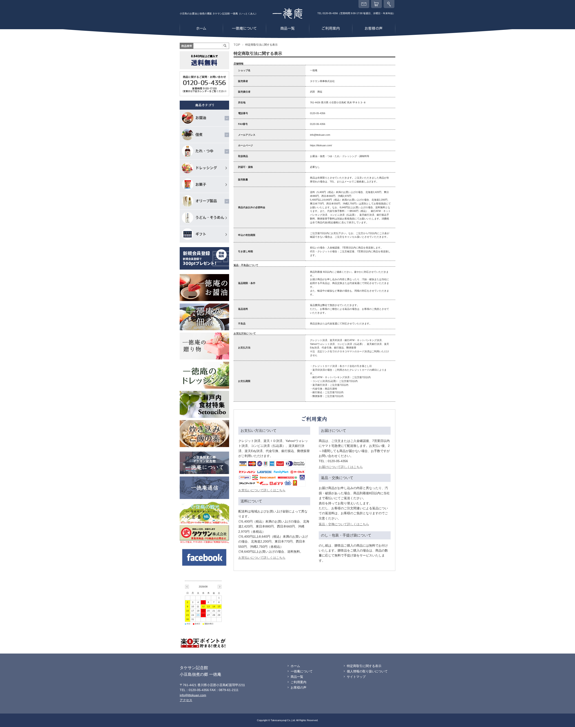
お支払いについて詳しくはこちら (261, 490)
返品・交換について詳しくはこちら (344, 524)
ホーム (295, 665)
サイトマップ (356, 676)
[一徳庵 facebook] (204, 546)
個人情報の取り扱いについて (367, 671)
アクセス (186, 700)
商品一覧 (297, 676)
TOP (237, 45)
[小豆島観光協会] (204, 503)
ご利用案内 (298, 682)
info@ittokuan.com (193, 695)
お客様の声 (298, 687)
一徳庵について (302, 671)
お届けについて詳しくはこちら (341, 467)
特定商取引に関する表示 (364, 665)
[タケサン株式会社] (204, 527)
